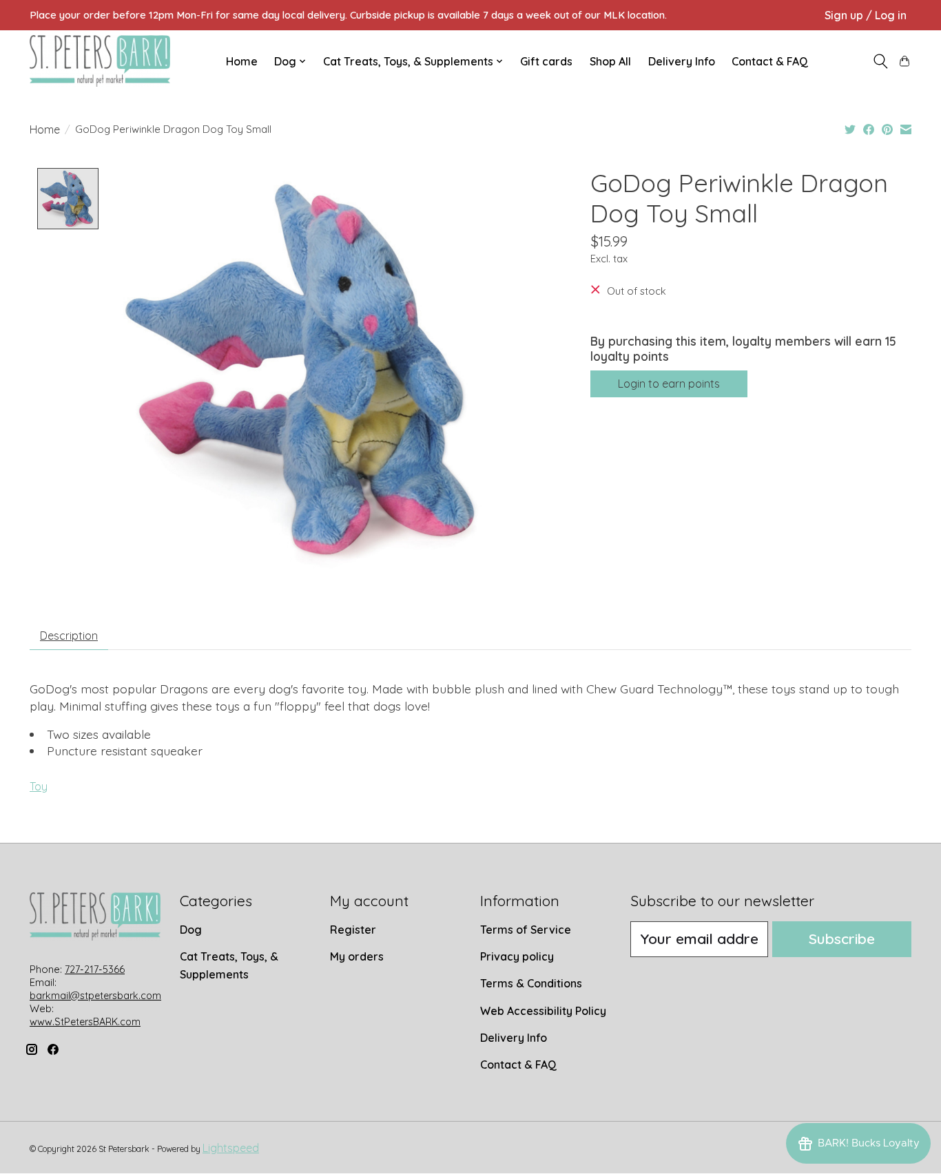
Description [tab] (69, 635)
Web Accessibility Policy (543, 1011)
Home (242, 61)
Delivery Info (681, 61)
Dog (191, 929)
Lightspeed (231, 1148)
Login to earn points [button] (669, 383)
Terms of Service (525, 929)
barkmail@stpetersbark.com (95, 995)
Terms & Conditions (531, 983)
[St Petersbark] (100, 61)
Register (353, 929)
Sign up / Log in (866, 15)
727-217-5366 (95, 969)
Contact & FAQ (770, 61)
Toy (39, 786)
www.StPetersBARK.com (85, 1022)
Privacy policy (517, 956)
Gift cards (546, 61)
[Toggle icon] (880, 61)
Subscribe (842, 938)
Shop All (610, 61)
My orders (357, 956)
